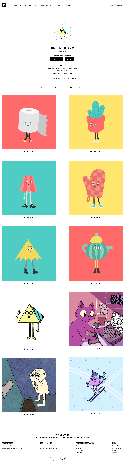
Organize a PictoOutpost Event (12, 448)
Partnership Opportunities (49, 448)
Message (70, 59)
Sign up (119, 5)
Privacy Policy (117, 448)
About (42, 446)
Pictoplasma (13, 5)
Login (111, 5)
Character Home (26, 5)
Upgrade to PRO (7, 446)
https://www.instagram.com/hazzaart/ (62, 78)
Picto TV (68, 5)
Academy (49, 5)
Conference (39, 5)
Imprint (114, 450)
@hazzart (62, 52)
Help (3, 450)
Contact (114, 452)
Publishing (58, 5)
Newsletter (79, 452)
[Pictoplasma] (4, 5)
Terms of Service (117, 446)
